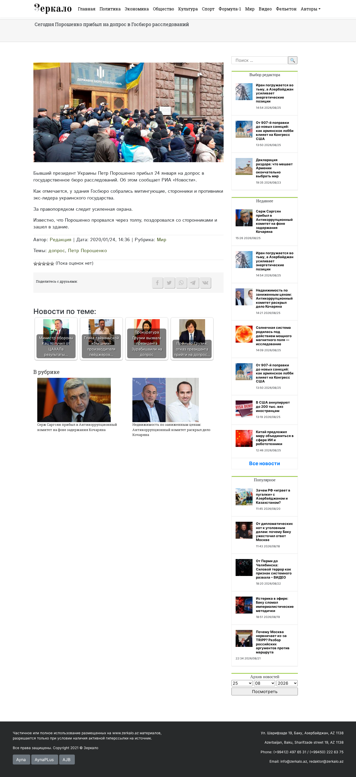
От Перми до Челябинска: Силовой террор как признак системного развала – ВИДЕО (274, 569)
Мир (250, 8)
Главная (86, 8)
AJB (66, 759)
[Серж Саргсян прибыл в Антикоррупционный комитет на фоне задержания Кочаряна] (74, 399)
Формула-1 (230, 8)
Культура (188, 8)
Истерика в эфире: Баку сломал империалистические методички (275, 604)
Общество (163, 8)
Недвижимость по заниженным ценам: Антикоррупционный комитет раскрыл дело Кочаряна (171, 429)
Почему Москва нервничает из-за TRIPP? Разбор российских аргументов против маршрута (273, 642)
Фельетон (286, 8)
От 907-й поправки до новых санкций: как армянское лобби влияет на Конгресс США (274, 130)
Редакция (61, 239)
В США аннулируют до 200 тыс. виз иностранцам (273, 406)
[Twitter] (169, 282)
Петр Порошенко (87, 250)
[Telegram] (193, 282)
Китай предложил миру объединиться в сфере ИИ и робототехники (275, 438)
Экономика (137, 8)
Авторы (309, 8)
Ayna (21, 759)
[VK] (205, 282)
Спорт (208, 8)
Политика (110, 8)
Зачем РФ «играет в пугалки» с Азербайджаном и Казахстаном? (273, 496)
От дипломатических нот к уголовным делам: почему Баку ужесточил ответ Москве (274, 531)
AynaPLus (44, 759)
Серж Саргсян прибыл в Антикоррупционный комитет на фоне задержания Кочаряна (77, 427)
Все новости (264, 463)
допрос (56, 250)
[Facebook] (157, 282)
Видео (265, 8)
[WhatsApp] (181, 282)
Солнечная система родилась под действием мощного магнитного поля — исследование (274, 335)
